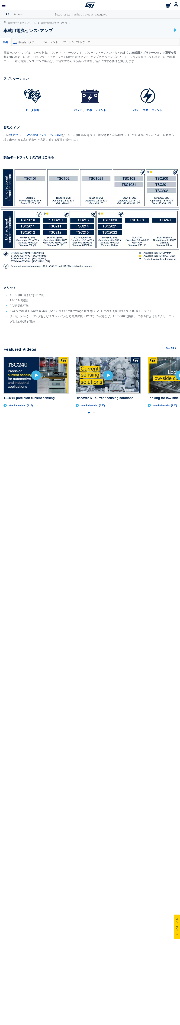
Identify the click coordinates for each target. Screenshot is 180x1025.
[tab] (5, 42)
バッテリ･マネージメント (90, 110)
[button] (4, 5)
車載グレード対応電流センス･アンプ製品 (36, 135)
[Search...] (8, 14)
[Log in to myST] (176, 5)
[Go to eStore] (168, 6)
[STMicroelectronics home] (90, 5)
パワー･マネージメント (147, 110)
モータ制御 (32, 110)
